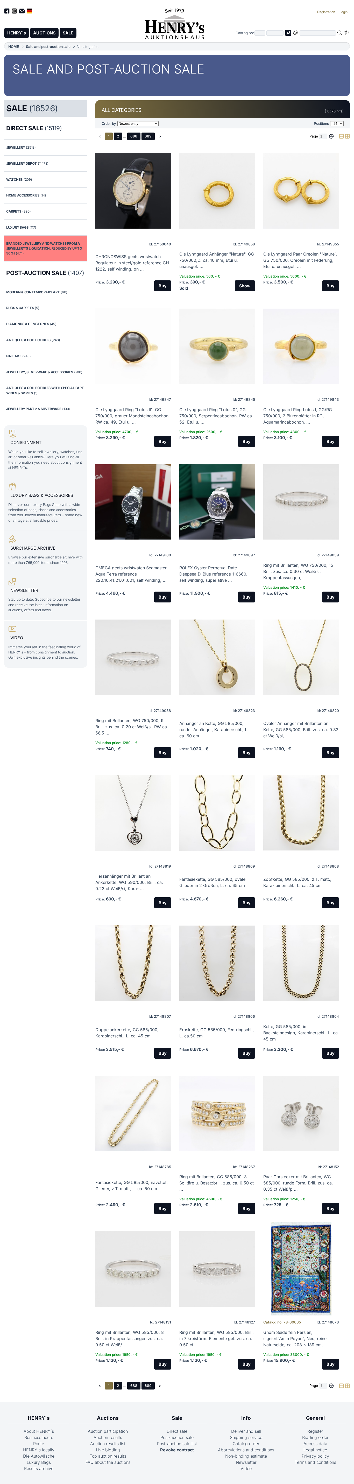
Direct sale (177, 1431)
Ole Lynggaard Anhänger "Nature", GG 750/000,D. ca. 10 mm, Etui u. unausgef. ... (216, 260)
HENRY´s (16, 32)
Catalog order (246, 1443)
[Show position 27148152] (301, 1113)
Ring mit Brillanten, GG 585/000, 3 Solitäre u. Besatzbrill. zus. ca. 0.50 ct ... (216, 1183)
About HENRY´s (39, 1431)
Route (38, 1443)
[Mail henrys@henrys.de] (22, 11)
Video (246, 1468)
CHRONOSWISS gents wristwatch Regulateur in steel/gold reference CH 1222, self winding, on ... (132, 263)
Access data (315, 1443)
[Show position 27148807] (133, 963)
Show (245, 285)
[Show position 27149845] (217, 346)
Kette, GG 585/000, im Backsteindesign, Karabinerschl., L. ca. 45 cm (301, 1033)
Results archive (38, 1468)
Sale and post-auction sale (48, 47)
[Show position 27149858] (217, 190)
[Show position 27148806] (217, 963)
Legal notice (315, 1449)
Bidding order (315, 1437)
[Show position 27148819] (133, 813)
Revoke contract (177, 1449)
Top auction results (108, 1456)
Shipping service (246, 1437)
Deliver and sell (246, 1431)
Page (313, 136)
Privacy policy (315, 1456)
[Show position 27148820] (301, 657)
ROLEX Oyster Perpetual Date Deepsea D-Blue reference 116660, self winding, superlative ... (213, 574)
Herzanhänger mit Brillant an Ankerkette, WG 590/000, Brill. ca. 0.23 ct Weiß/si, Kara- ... (129, 882)
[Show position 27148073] (301, 1268)
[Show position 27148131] (133, 1268)
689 (148, 136)
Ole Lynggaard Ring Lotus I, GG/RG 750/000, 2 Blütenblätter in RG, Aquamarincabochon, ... (297, 416)
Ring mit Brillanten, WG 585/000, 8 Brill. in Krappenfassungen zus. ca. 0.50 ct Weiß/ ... (129, 1338)
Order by (109, 123)
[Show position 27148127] (217, 1268)
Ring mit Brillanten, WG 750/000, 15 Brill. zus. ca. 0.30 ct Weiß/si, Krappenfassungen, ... (298, 571)
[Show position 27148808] (301, 813)
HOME (13, 47)
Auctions (108, 1418)
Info (246, 1418)
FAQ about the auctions (108, 1462)
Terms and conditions (315, 1462)
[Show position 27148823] (217, 657)
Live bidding (108, 1449)
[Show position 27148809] (217, 813)
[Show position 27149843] (301, 346)
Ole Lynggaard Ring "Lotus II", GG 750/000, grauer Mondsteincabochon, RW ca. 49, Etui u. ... (132, 416)
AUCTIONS (44, 32)
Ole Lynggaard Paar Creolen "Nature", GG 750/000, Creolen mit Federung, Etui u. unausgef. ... (300, 260)
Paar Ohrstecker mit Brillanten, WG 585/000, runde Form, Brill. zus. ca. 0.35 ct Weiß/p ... (298, 1183)
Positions (321, 123)
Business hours (38, 1437)
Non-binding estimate (246, 1456)
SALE (68, 32)
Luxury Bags (39, 1462)
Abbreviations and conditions (246, 1449)
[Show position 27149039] (301, 501)
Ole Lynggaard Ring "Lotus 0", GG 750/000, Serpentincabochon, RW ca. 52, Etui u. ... (216, 416)
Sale (177, 1418)
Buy (163, 285)
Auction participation (108, 1431)
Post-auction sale (177, 1437)
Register (315, 1431)
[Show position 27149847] (133, 346)
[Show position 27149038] (133, 657)
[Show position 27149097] (217, 501)
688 (133, 136)
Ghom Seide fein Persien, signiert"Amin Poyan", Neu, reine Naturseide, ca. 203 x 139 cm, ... (295, 1338)
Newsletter (246, 1462)
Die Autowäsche (38, 1456)
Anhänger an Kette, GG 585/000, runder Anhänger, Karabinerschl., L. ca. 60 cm (214, 729)
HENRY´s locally (38, 1449)
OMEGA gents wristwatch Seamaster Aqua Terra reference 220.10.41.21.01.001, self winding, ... (131, 574)
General (315, 1418)
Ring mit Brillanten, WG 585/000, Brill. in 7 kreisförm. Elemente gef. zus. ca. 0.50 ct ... (216, 1338)
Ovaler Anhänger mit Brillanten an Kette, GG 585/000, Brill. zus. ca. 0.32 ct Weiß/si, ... (300, 729)
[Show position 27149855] (301, 190)
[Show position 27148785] (133, 1113)
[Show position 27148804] (301, 963)
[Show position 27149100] (133, 501)
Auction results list (107, 1443)
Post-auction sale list (177, 1443)
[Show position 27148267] (217, 1113)
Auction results (108, 1437)
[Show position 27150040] (133, 190)
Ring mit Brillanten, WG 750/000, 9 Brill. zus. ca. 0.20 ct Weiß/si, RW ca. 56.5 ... (131, 727)
